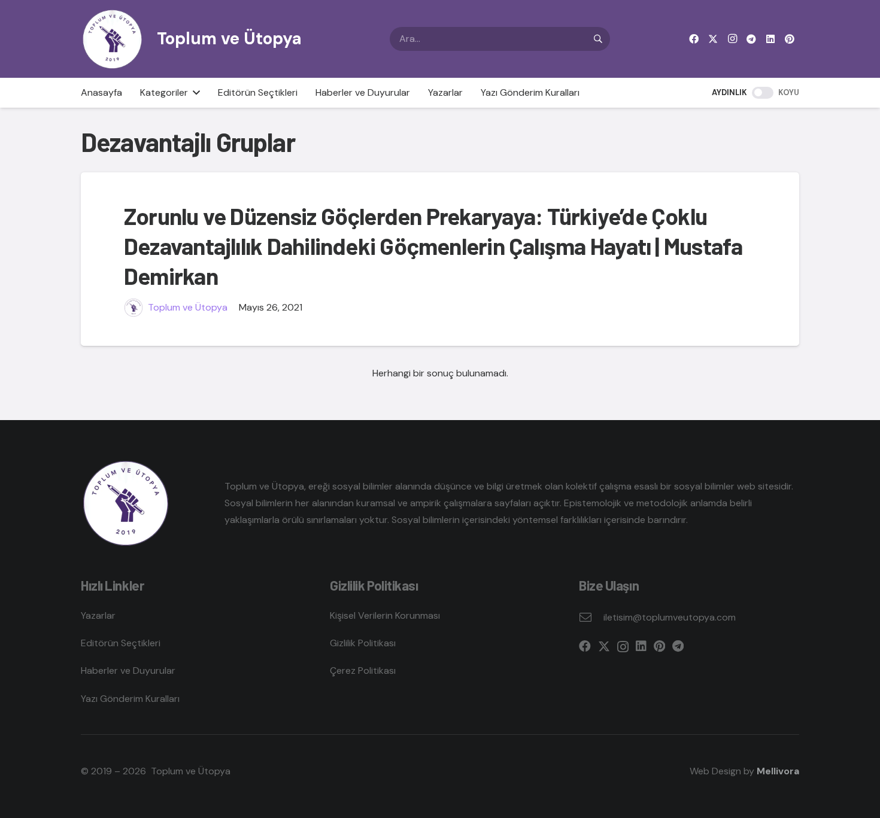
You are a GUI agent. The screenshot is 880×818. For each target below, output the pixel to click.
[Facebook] (693, 38)
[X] (713, 38)
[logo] (112, 39)
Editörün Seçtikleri (120, 643)
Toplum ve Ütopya (187, 307)
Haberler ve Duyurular (128, 670)
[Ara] (598, 39)
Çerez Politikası (363, 670)
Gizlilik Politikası (363, 643)
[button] (194, 93)
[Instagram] (732, 38)
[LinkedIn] (770, 38)
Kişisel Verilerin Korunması (385, 615)
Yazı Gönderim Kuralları (130, 698)
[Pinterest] (789, 38)
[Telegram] (751, 38)
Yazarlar (98, 615)
